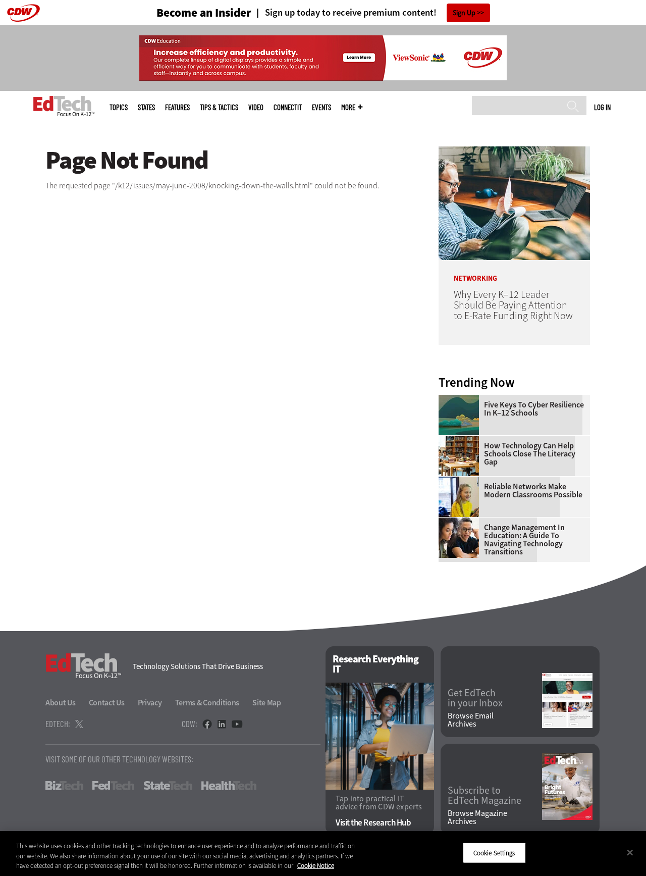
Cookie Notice (315, 865)
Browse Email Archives (471, 720)
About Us (60, 702)
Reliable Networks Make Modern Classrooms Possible (533, 491)
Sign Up (464, 13)
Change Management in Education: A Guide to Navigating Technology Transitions (524, 540)
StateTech (167, 785)
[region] (323, 853)
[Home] (63, 106)
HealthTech (228, 785)
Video (255, 107)
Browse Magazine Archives (477, 817)
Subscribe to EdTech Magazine (484, 796)
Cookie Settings (494, 852)
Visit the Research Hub (373, 822)
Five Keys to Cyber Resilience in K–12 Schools (534, 409)
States (146, 107)
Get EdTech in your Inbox (475, 698)
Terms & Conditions (207, 702)
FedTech (113, 785)
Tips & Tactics (219, 107)
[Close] (630, 852)
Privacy (150, 702)
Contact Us (107, 702)
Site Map (266, 702)
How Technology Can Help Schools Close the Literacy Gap (529, 454)
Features (177, 107)
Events (321, 107)
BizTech (64, 785)
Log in (602, 107)
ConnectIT (288, 107)
